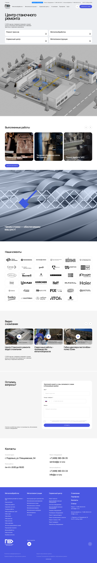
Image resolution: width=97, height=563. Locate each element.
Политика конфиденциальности (12, 553)
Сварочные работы (10, 504)
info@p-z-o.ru (56, 474)
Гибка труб (7, 513)
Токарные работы (9, 509)
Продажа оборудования (37, 2)
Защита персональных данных (44, 553)
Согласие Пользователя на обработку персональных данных (51, 556)
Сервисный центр (44, 6)
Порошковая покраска (10, 527)
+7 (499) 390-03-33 (59, 471)
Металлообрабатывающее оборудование (55, 507)
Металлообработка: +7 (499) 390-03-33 (72, 2)
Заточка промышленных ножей (13, 525)
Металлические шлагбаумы (34, 510)
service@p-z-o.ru (57, 462)
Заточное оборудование (55, 504)
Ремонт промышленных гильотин (57, 517)
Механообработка (9, 530)
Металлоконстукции (34, 493)
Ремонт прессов (12, 32)
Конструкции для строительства (35, 498)
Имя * (45, 389)
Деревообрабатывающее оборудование (55, 501)
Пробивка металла (9, 534)
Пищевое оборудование (55, 510)
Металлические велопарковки (34, 501)
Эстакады (29, 515)
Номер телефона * (48, 397)
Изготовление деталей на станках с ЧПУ (14, 499)
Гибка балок (8, 516)
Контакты (74, 500)
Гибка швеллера (9, 523)
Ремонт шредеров (53, 522)
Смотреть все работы (12, 165)
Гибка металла (8, 520)
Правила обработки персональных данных (15, 556)
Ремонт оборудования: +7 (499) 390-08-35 (53, 2)
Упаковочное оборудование (56, 524)
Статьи (73, 504)
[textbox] (45, 401)
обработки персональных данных (79, 421)
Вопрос (46, 405)
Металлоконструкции (30, 6)
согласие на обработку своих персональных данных (61, 420)
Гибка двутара (8, 518)
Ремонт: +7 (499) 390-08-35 (78, 506)
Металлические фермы (33, 508)
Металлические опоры (32, 503)
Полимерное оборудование (56, 512)
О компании (54, 6)
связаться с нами (85, 6)
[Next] (90, 127)
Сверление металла (10, 507)
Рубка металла (8, 532)
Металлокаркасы (31, 512)
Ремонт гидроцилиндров (55, 515)
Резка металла (8, 502)
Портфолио (62, 6)
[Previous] (86, 127)
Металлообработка (17, 6)
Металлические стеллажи (33, 505)
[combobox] (48, 401)
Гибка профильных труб (11, 511)
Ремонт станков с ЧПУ (54, 519)
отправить (67, 425)
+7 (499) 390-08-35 (59, 458)
